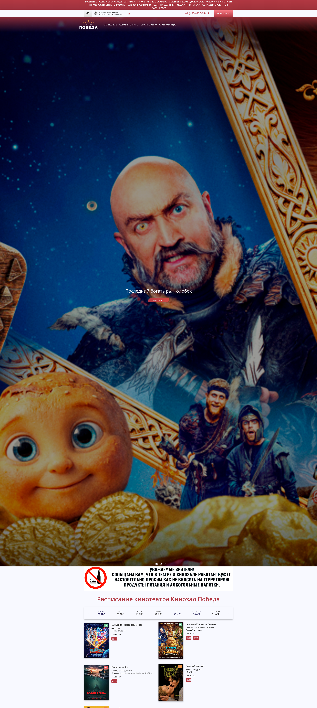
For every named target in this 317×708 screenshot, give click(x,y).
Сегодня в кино (128, 24)
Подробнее (158, 300)
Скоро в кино (149, 24)
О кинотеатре (167, 24)
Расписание (110, 24)
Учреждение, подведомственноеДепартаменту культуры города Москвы (110, 13)
